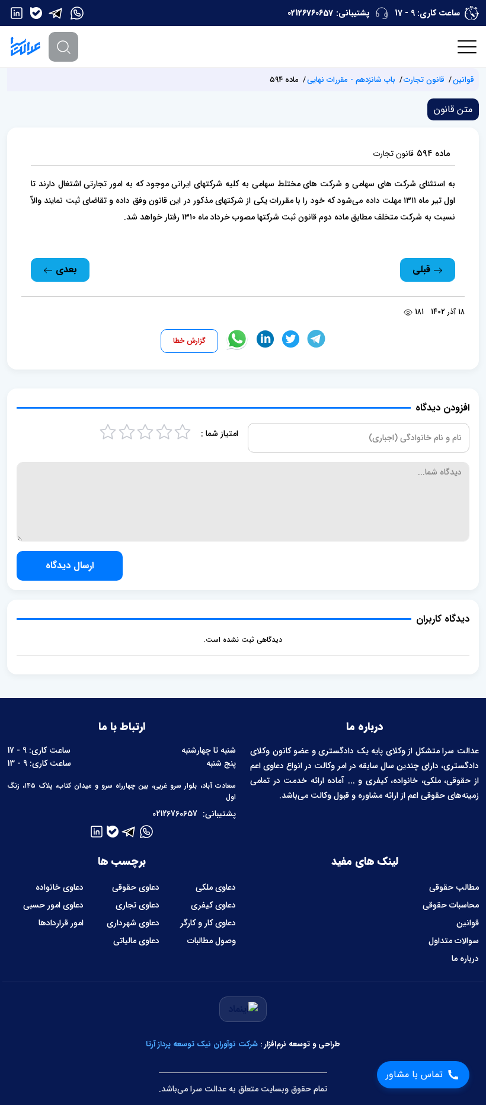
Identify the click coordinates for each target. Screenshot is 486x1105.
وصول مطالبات (211, 940)
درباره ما (465, 958)
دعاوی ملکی (216, 887)
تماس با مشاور (414, 1074)
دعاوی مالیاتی (136, 940)
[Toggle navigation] (467, 47)
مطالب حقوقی (454, 887)
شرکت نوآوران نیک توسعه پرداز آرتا (202, 1044)
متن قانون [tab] (453, 109)
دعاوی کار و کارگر (208, 922)
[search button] (63, 47)
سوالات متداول (454, 940)
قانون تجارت (424, 80)
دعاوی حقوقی (135, 887)
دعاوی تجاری (137, 905)
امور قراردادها (61, 922)
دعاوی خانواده (60, 887)
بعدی (65, 269)
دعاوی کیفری (213, 905)
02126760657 (310, 13)
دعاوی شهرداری (133, 922)
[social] (77, 13)
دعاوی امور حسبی (53, 905)
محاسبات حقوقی (451, 905)
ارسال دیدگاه (70, 565)
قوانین (463, 80)
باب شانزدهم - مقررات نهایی (351, 80)
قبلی (423, 269)
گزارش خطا (189, 340)
